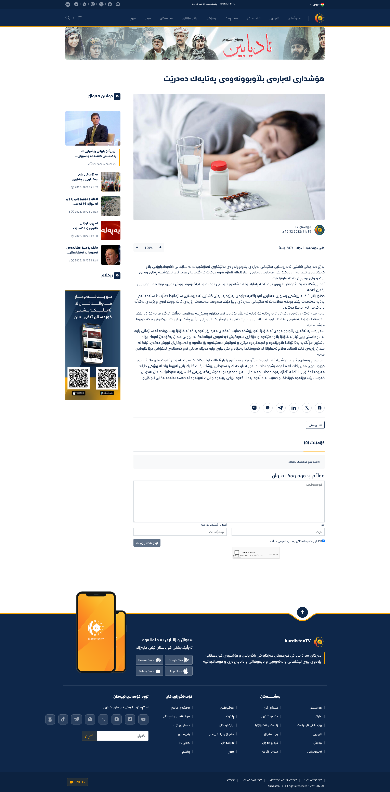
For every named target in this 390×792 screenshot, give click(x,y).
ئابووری (274, 18)
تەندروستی (253, 18)
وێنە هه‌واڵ (271, 733)
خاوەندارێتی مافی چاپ (252, 779)
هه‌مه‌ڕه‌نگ (231, 18)
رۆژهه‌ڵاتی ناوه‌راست (309, 725)
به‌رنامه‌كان (166, 18)
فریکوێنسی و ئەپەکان (176, 716)
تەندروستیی (314, 751)
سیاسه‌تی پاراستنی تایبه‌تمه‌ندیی (283, 779)
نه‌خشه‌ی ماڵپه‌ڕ (180, 707)
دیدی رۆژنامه (270, 751)
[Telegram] (281, 408)
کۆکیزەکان (231, 779)
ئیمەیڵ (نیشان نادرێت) (214, 524)
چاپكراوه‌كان (226, 725)
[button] (67, 18)
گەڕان (89, 736)
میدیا (148, 18)
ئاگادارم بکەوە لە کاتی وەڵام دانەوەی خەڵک (296, 541)
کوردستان (316, 707)
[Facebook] (320, 408)
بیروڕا (133, 18)
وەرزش (317, 742)
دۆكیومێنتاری (190, 18)
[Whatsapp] (268, 408)
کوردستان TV (303, 226)
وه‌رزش (211, 18)
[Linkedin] (294, 408)
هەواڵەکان (294, 18)
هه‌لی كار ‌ (184, 742)
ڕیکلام (186, 751)
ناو (323, 524)
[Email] (255, 408)
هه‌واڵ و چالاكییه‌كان (221, 733)
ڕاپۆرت (230, 716)
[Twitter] (307, 408)
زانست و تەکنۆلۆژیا (266, 725)
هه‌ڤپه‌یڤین (227, 707)
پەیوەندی (184, 733)
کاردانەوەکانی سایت (313, 779)
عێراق (318, 716)
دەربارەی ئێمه (181, 725)
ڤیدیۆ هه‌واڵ (270, 742)
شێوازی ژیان (271, 707)
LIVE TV (79, 782)
